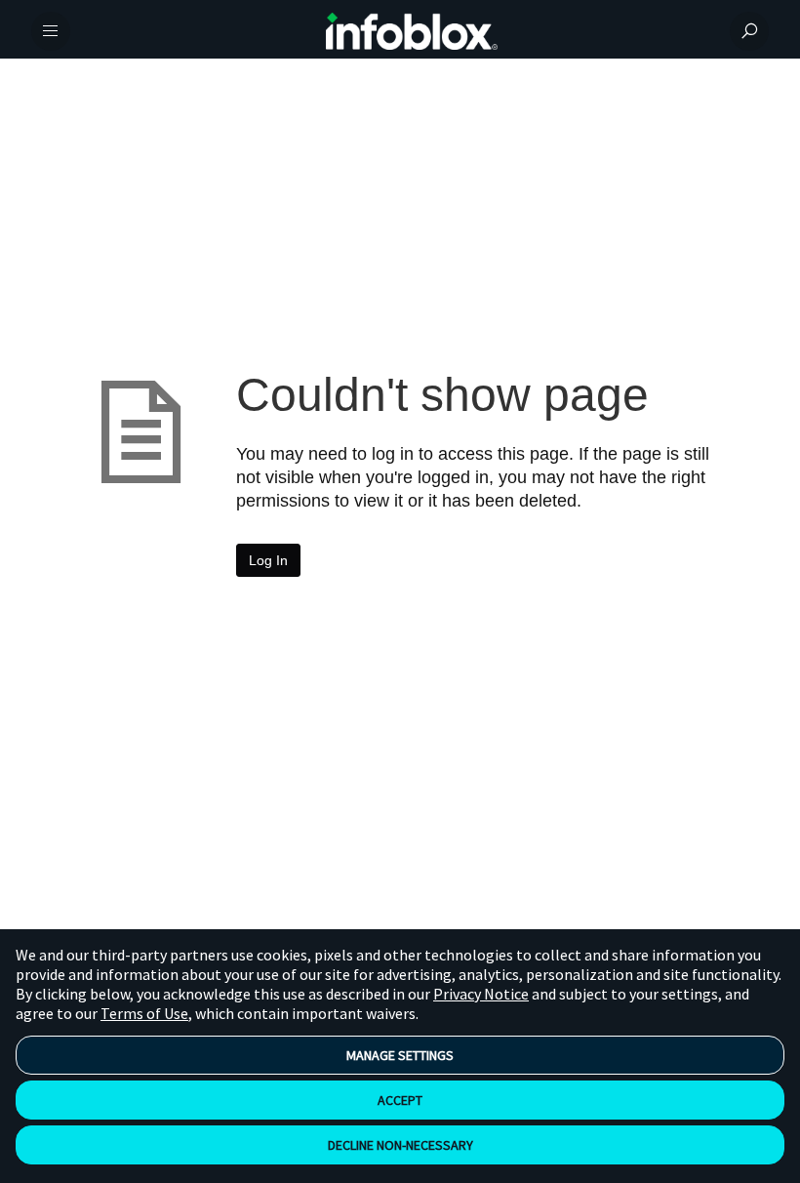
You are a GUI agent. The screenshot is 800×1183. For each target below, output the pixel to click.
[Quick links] (412, 31)
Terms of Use (144, 1013)
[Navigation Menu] (50, 31)
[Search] (749, 31)
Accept (400, 1100)
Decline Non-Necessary (400, 1145)
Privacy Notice (481, 993)
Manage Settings (400, 1055)
